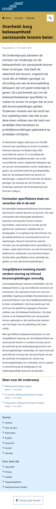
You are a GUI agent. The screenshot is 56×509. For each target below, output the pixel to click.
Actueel (19, 18)
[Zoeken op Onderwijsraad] (50, 17)
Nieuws (30, 18)
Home (8, 18)
